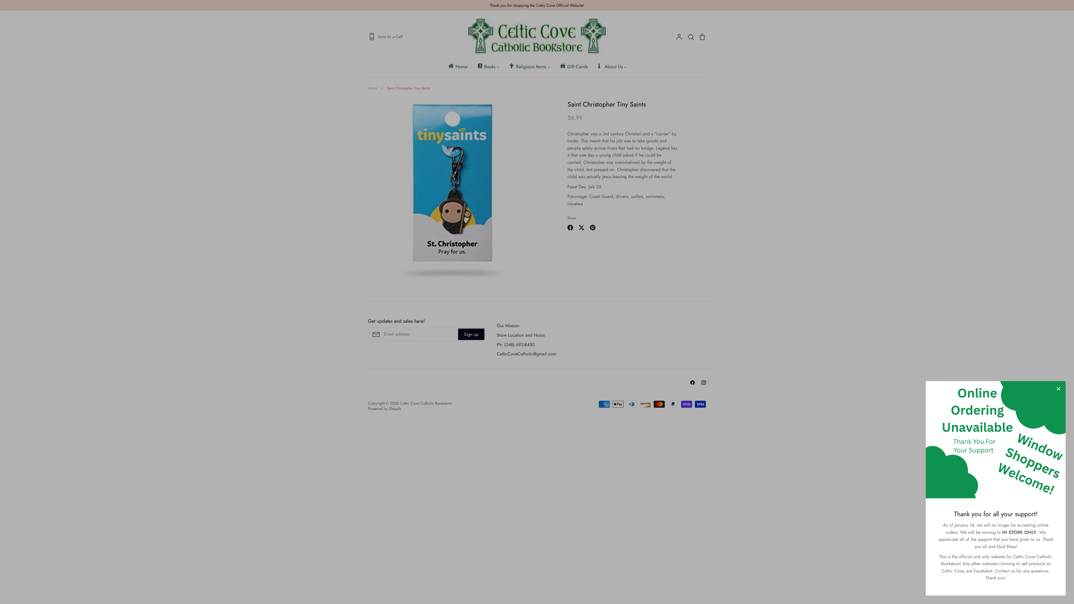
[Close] (1058, 388)
